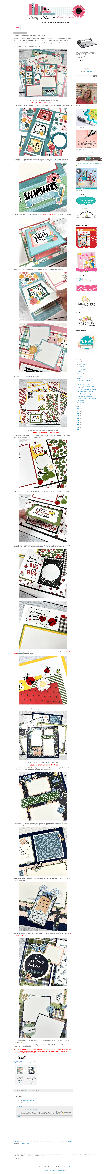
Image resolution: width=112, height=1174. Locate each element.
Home (43, 1141)
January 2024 (81, 404)
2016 (78, 418)
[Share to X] (35, 1090)
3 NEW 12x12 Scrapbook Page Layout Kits (87, 391)
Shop (16, 28)
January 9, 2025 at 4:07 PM (28, 1100)
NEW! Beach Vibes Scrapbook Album (85, 396)
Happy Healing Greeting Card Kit (85, 380)
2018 (78, 415)
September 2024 (81, 369)
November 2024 (81, 366)
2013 (78, 424)
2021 (78, 409)
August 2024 (81, 371)
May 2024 (80, 376)
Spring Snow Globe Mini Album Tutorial (86, 393)
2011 (78, 427)
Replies (20, 1106)
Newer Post (16, 1141)
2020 (78, 411)
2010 (78, 429)
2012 (78, 426)
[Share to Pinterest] (38, 1090)
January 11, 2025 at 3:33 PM (32, 1109)
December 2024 (81, 364)
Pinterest (36, 1062)
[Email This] (32, 1090)
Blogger (71, 1166)
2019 (78, 413)
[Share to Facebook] (36, 1090)
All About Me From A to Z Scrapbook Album (87, 398)
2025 (78, 361)
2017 (78, 417)
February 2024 (81, 402)
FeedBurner (89, 71)
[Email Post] (30, 1090)
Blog (14, 1062)
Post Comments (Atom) (24, 1143)
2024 (78, 362)
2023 (78, 406)
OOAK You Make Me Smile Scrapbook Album (87, 389)
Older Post (70, 1141)
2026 (78, 359)
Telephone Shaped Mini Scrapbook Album (87, 384)
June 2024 (80, 375)
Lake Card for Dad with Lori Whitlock (85, 394)
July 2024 (80, 373)
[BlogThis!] (34, 1090)
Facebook (23, 1062)
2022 (78, 408)
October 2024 (81, 368)
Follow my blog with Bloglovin (82, 79)
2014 (78, 422)
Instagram (30, 1062)
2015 (78, 420)
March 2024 (80, 400)
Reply (18, 1103)
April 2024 (80, 378)
